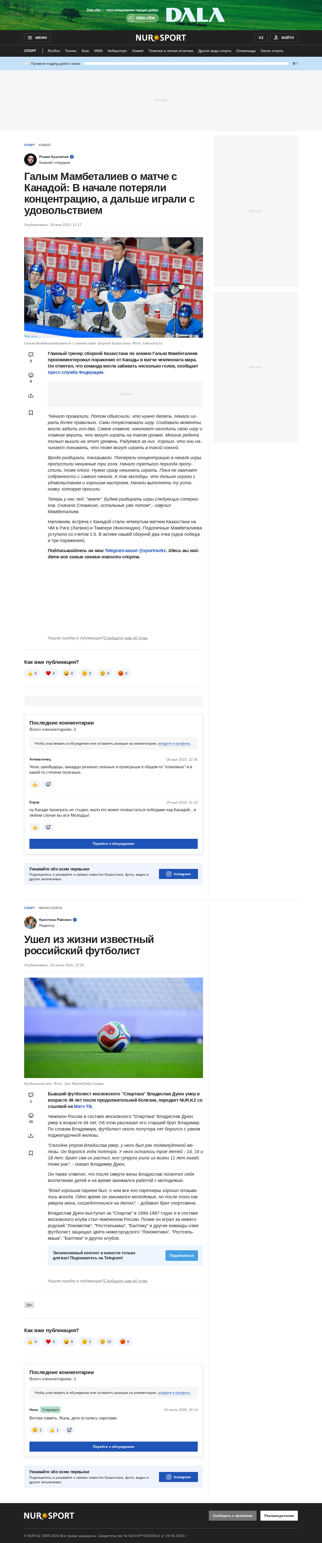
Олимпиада (246, 51)
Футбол (54, 51)
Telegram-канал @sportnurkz (135, 550)
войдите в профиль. (174, 743)
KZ (261, 38)
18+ (29, 1305)
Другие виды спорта (214, 51)
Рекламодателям (279, 1516)
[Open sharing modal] (31, 395)
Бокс (85, 51)
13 (109, 1342)
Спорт (30, 51)
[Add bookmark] (31, 412)
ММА (98, 51)
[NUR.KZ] (161, 37)
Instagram (182, 874)
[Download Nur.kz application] (161, 15)
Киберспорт (117, 51)
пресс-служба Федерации (75, 372)
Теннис (71, 51)
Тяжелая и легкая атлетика (170, 51)
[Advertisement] (161, 100)
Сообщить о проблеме (233, 1516)
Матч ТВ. (83, 1106)
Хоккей (137, 51)
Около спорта (272, 51)
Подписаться (182, 1255)
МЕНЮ (41, 38)
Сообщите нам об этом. (126, 638)
